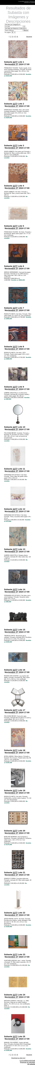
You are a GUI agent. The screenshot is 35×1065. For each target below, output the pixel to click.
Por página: (8, 32)
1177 (15, 62)
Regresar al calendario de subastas (29, 2)
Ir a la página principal (23, 1)
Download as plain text (18, 1058)
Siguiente (29, 36)
